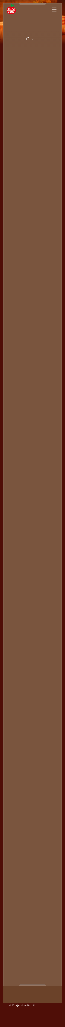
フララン (32, 892)
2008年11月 (15, 600)
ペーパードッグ (26, 902)
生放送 (35, 958)
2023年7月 (14, 230)
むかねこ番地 (27, 819)
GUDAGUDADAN (29, 716)
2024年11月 (15, 220)
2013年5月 (14, 427)
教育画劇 (32, 937)
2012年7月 (14, 462)
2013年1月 (14, 441)
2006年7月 (14, 669)
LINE (38, 730)
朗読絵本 (17, 947)
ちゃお (48, 795)
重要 (41, 975)
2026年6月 (14, 154)
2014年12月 (15, 372)
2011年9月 (14, 496)
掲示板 (48, 934)
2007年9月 (14, 631)
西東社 (16, 972)
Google (42, 712)
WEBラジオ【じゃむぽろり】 (22, 109)
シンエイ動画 (49, 861)
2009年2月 (14, 590)
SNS (21, 743)
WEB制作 (30, 750)
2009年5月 (14, 586)
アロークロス (47, 830)
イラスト (13, 837)
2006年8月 (14, 666)
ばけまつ (28, 806)
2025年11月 (15, 178)
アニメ (12, 142)
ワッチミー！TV (27, 920)
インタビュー (27, 837)
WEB (53, 747)
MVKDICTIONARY (26, 733)
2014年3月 (14, 393)
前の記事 (13, 129)
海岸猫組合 (21, 954)
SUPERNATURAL (36, 743)
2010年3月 (14, 558)
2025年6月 (14, 195)
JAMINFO (13, 139)
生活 (43, 958)
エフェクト (43, 837)
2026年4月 (14, 161)
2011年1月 (14, 524)
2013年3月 (14, 434)
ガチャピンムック (34, 840)
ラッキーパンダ (26, 916)
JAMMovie (50, 726)
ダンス (13, 871)
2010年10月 (15, 534)
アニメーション (17, 826)
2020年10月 (15, 282)
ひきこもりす (42, 806)
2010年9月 (14, 538)
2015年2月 (14, 365)
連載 (27, 975)
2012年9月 (14, 455)
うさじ (41, 761)
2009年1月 (14, 593)
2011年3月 (14, 517)
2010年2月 (14, 562)
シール (13, 864)
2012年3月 (14, 476)
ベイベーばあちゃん (34, 899)
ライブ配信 (47, 913)
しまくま (44, 785)
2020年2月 (14, 289)
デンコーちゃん (43, 875)
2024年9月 (14, 227)
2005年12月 (15, 680)
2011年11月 (15, 489)
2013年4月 (14, 431)
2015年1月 (14, 368)
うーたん (23, 764)
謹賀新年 (36, 972)
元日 (27, 927)
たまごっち (21, 795)
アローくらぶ (30, 830)
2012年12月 (15, 444)
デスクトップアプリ (20, 875)
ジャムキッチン (27, 864)
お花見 (40, 774)
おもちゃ (20, 771)
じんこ (12, 149)
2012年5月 (14, 469)
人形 (24, 923)
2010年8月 (14, 541)
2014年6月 (14, 386)
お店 (20, 774)
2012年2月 (14, 479)
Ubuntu (22, 747)
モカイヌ (52, 909)
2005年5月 (14, 693)
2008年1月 (14, 617)
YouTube (13, 754)
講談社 (26, 972)
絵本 (15, 965)
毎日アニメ (36, 951)
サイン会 (32, 857)
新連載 (21, 940)
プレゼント (14, 899)
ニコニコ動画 (28, 878)
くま (17, 781)
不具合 (41, 920)
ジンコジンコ (45, 864)
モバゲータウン (18, 913)
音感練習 (22, 978)
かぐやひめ (14, 778)
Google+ (13, 716)
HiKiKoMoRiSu (16, 719)
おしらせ (13, 768)
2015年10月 (15, 341)
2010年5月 (14, 552)
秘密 (41, 961)
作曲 (20, 927)
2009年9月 (14, 572)
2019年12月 (15, 292)
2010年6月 (14, 548)
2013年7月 (14, 420)
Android (12, 705)
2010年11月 (15, 531)
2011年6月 (14, 507)
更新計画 (39, 944)
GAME (32, 712)
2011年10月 (15, 493)
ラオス (12, 916)
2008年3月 (14, 610)
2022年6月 (14, 251)
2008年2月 (14, 614)
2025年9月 (14, 185)
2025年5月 (14, 199)
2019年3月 (14, 303)
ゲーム (12, 854)
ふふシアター (35, 812)
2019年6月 (14, 299)
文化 (48, 937)
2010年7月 (14, 545)
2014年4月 (14, 389)
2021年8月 (14, 271)
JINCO (13, 730)
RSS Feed (14, 135)
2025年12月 (15, 175)
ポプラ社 (20, 906)
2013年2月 (14, 437)
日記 (45, 940)
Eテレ (48, 709)
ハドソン (25, 885)
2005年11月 (15, 683)
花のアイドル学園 (34, 968)
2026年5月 (14, 157)
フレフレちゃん (48, 892)
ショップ (35, 861)
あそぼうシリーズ (30, 754)
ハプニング (38, 885)
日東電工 (36, 940)
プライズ (48, 895)
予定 (17, 923)
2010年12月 (15, 527)
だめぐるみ (36, 795)
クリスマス (49, 847)
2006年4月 (14, 676)
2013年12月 (15, 403)
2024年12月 (15, 216)
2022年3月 (14, 254)
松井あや (29, 947)
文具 (41, 937)
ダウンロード (49, 868)
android (49, 702)
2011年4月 (14, 514)
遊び (34, 975)
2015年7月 (14, 351)
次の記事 (24, 129)
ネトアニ (34, 882)
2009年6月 (14, 583)
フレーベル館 (16, 895)
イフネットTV (33, 833)
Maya (11, 733)
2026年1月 (14, 171)
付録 (38, 923)
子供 (44, 930)
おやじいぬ (33, 771)
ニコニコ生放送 (47, 878)
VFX (45, 747)
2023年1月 (14, 240)
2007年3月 (14, 652)
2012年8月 (14, 458)
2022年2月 (14, 258)
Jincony (23, 730)
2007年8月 (14, 635)
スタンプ (13, 868)
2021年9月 (14, 268)
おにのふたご (39, 768)
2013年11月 (15, 406)
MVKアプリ (31, 736)
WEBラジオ (16, 750)
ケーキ (36, 851)
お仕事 (45, 771)
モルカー (34, 913)
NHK (12, 740)
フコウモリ (18, 892)
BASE (34, 705)
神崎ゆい (32, 961)
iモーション (37, 723)
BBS (42, 705)
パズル (25, 889)
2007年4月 (14, 648)
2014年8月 (14, 379)
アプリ (46, 826)
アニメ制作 (34, 826)
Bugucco (52, 705)
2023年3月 (14, 237)
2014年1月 (14, 399)
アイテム (23, 823)
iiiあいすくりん (35, 719)
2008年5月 (14, 607)
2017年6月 (14, 310)
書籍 (48, 944)
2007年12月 (15, 621)
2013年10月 (15, 410)
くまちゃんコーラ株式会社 (37, 781)
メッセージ (38, 909)
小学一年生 (26, 934)
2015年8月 (14, 348)
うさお (31, 761)
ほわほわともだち (22, 816)
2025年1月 (14, 213)
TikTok (52, 743)
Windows (42, 750)
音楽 (31, 978)
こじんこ (20, 785)
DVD (40, 709)
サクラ (43, 857)
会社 (45, 923)
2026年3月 (14, 164)
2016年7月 (14, 316)
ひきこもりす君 (34, 809)
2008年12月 (15, 597)
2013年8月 (14, 417)
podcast (12, 743)
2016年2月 (14, 327)
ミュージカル (22, 909)
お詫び (49, 774)
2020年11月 (15, 278)
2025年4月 (14, 202)
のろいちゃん (39, 802)
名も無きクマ (25, 930)
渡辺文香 (35, 954)
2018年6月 (14, 306)
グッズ (26, 851)
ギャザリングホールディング (24, 847)
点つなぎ (24, 958)
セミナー (35, 868)
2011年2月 (14, 520)
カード (19, 840)
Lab (31, 730)
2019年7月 (14, 296)
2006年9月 (14, 662)
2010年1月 (14, 565)
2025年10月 (15, 182)
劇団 (43, 927)
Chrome (13, 709)
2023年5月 (14, 233)
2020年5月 (14, 285)
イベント (48, 833)
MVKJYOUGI (15, 736)
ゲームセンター (26, 854)
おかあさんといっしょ (42, 764)
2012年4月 (14, 472)
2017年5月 (14, 313)
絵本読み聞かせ (28, 965)
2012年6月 (14, 465)
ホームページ (44, 902)
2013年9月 (14, 413)
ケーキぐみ (47, 851)
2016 (11, 702)
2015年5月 (14, 354)
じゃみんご (31, 788)
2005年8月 (14, 690)
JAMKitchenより (33, 726)
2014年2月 (14, 396)
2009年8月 (14, 576)
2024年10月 (15, 223)
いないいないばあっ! (34, 757)
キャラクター (16, 844)
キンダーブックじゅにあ (40, 844)
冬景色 (35, 927)
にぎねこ (40, 799)
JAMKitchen (15, 726)
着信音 (21, 961)
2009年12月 (15, 569)
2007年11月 (15, 624)
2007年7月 (14, 638)
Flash (23, 712)
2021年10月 (15, 265)
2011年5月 (14, 510)
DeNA (32, 709)
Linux (46, 730)
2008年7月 (14, 603)
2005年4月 (14, 697)
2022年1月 (14, 261)
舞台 (20, 968)
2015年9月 (14, 344)
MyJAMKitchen (48, 736)
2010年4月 (14, 555)
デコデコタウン (27, 871)
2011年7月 (14, 503)
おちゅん (25, 768)
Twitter (13, 747)
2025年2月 (14, 209)
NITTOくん (23, 740)
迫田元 (47, 972)
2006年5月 (14, 673)
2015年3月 (14, 361)
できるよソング (24, 799)
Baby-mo (24, 705)
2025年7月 (14, 192)
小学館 (38, 934)
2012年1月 (14, 482)
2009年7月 (14, 579)
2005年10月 (15, 686)
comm (23, 709)
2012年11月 (15, 448)
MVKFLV (44, 733)
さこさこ (32, 785)
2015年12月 (15, 334)
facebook (13, 712)
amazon (38, 702)
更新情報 (27, 944)
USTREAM (35, 747)
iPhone (25, 723)
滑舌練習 (46, 954)
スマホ (24, 868)
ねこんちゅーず (21, 802)
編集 (41, 965)
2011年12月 (15, 486)
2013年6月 (14, 424)
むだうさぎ (43, 819)
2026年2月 (14, 168)
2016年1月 (14, 330)
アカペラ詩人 (37, 823)
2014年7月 (14, 382)
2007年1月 (14, 655)
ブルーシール (33, 895)
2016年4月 (14, 320)
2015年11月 (15, 337)
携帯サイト (18, 937)
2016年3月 (14, 323)
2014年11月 (15, 375)
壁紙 (37, 930)
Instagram (13, 723)
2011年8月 (14, 500)
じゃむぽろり (27, 792)
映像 (17, 944)
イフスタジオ (15, 833)
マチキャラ (33, 906)
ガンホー (52, 840)
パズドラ (14, 889)
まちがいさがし (43, 816)
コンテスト (18, 857)
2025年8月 (14, 188)
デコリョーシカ (47, 871)
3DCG (19, 702)
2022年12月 (15, 244)
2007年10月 (15, 628)
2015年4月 (14, 358)
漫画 (15, 958)
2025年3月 (14, 206)
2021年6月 (14, 275)
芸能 (49, 968)
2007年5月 (14, 645)
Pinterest (43, 740)
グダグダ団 (14, 851)
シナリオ (23, 861)
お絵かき (29, 774)
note (33, 740)
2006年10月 (15, 659)
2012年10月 (15, 451)
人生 (31, 923)
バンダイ (52, 885)
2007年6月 (14, 641)
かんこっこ (29, 778)
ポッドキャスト (17, 145)
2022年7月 (14, 247)
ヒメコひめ (37, 889)
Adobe (28, 702)
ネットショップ (18, 882)
